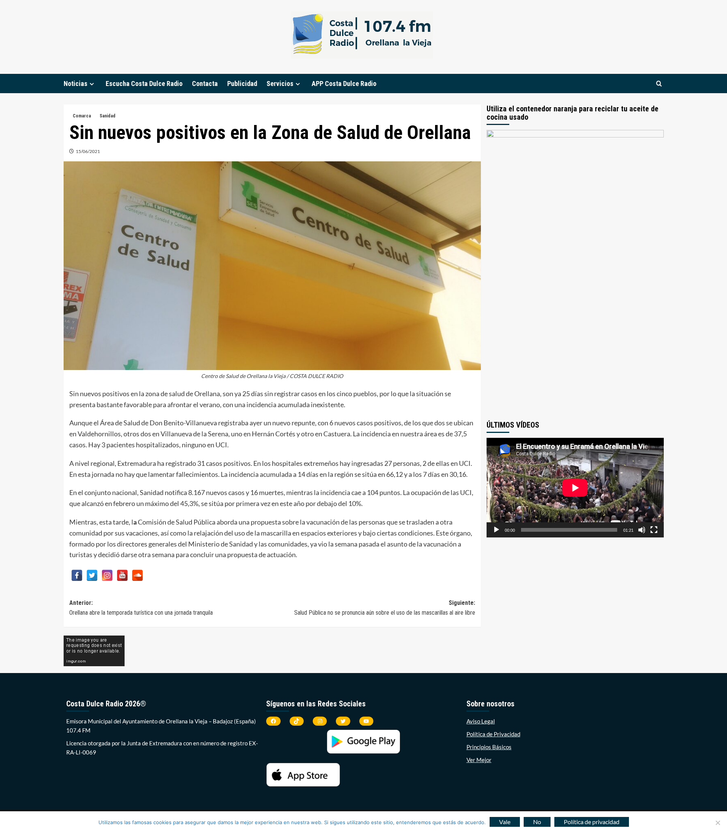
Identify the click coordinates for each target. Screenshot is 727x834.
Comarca (82, 116)
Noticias (75, 83)
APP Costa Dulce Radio (344, 83)
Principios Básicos (489, 746)
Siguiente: (384, 607)
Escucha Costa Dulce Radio (144, 83)
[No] (717, 822)
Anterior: (141, 607)
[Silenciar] (642, 530)
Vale (504, 821)
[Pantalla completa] (654, 530)
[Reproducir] (496, 530)
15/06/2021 (88, 151)
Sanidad (107, 116)
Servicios (280, 83)
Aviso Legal (480, 721)
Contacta (205, 83)
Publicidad (242, 83)
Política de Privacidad (493, 734)
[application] (575, 487)
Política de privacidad (591, 821)
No (537, 821)
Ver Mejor (478, 759)
